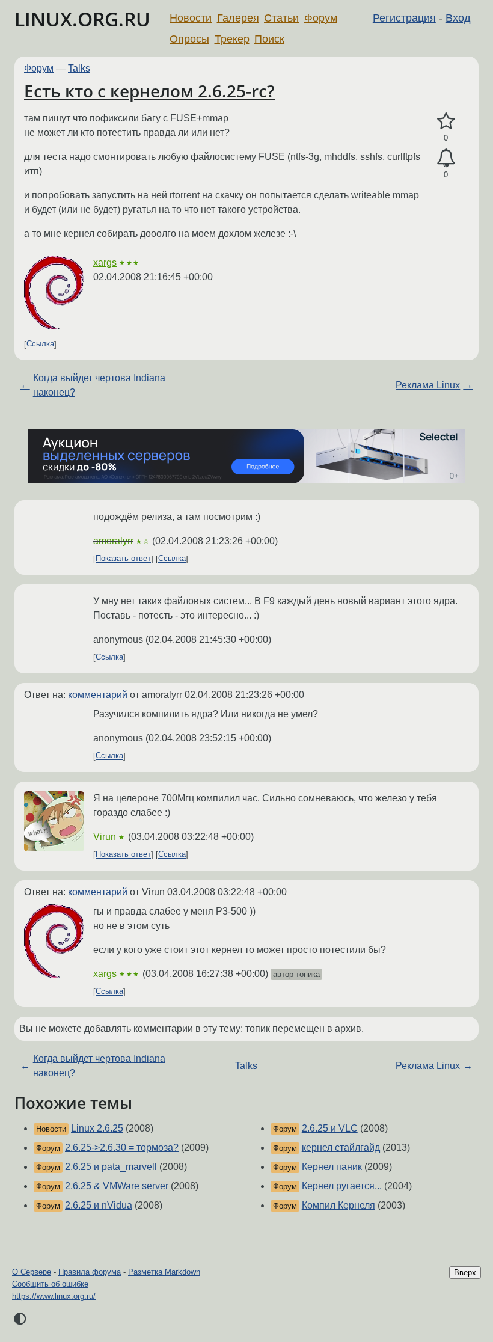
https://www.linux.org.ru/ (54, 1296)
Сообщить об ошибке (50, 1283)
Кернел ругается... (342, 1186)
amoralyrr (113, 541)
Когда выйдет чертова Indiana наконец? (99, 385)
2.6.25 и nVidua (98, 1205)
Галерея (238, 18)
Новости (191, 18)
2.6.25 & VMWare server (116, 1186)
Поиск (269, 39)
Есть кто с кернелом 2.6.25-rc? (149, 90)
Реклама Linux (428, 385)
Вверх (465, 1272)
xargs (105, 262)
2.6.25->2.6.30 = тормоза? (122, 1147)
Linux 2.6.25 (97, 1128)
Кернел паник (332, 1167)
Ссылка (40, 344)
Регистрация (404, 18)
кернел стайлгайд (341, 1147)
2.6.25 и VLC (330, 1128)
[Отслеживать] (445, 158)
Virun (104, 837)
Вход (458, 18)
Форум (320, 18)
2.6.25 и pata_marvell (111, 1167)
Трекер (232, 39)
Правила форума (89, 1271)
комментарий (97, 695)
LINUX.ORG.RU (82, 19)
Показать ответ (123, 558)
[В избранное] (445, 121)
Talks (79, 68)
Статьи (281, 18)
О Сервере (31, 1271)
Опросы (189, 39)
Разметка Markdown (164, 1271)
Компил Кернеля (338, 1205)
